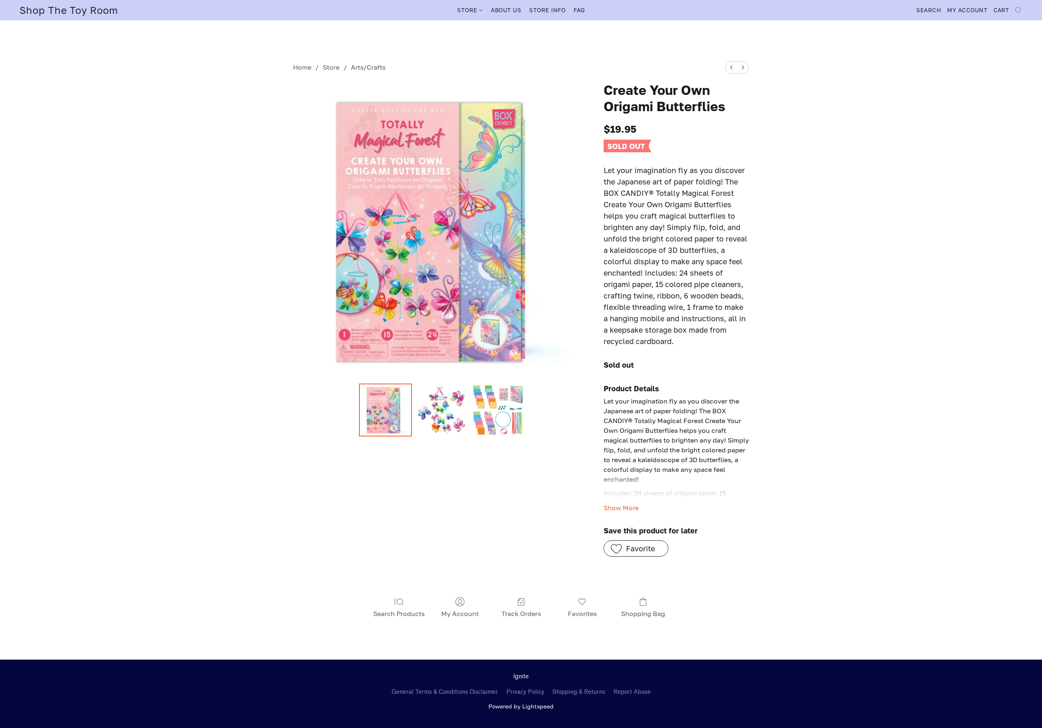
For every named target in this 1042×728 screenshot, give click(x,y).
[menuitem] (731, 67)
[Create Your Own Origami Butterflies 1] (441, 410)
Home (302, 67)
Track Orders (521, 614)
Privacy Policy (525, 692)
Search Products (399, 614)
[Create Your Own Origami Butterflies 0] (385, 410)
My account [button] (967, 10)
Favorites (582, 614)
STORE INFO (547, 10)
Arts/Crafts (368, 67)
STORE (468, 10)
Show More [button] (621, 508)
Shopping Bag (643, 614)
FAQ (579, 10)
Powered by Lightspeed (521, 706)
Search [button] (928, 10)
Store (331, 67)
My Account (460, 614)
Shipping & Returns (578, 692)
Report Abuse (632, 692)
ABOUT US (506, 10)
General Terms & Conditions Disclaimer (445, 692)
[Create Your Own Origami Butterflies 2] (498, 410)
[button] (69, 10)
